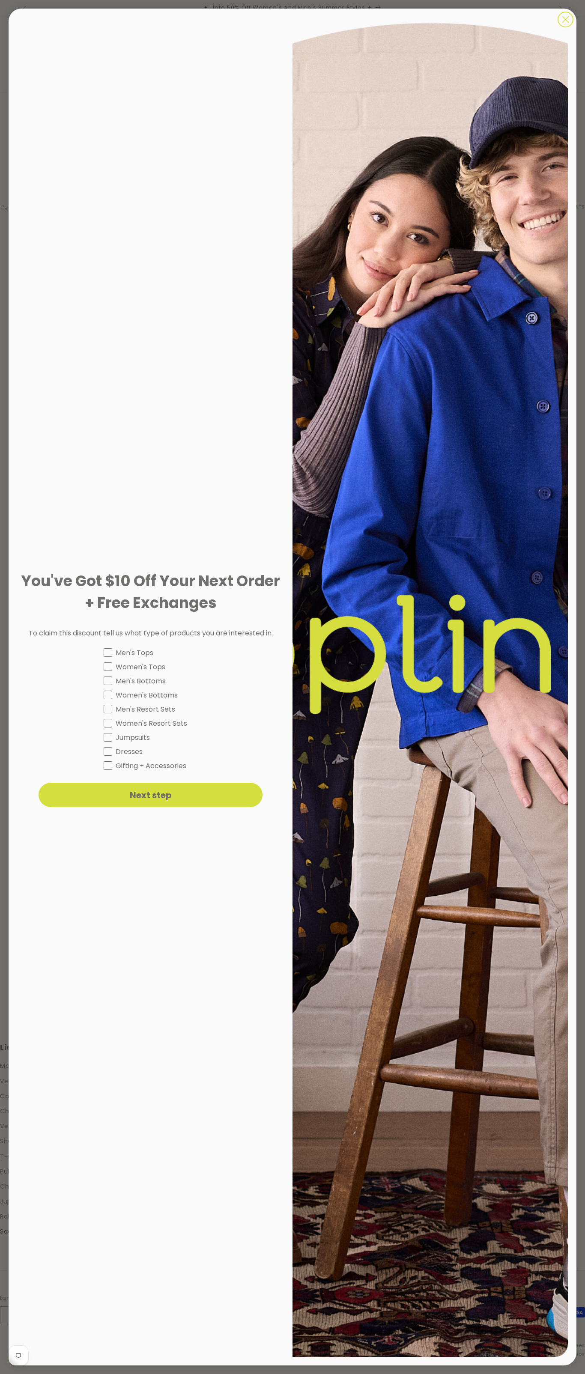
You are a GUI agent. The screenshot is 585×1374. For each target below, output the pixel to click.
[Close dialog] (565, 19)
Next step (151, 795)
